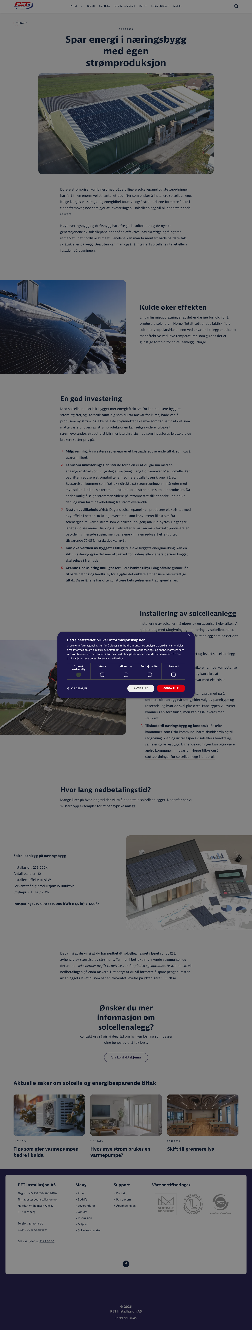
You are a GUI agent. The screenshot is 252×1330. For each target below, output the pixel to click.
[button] (77, 688)
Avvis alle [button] (141, 688)
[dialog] (126, 665)
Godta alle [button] (171, 688)
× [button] (189, 635)
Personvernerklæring (110, 658)
